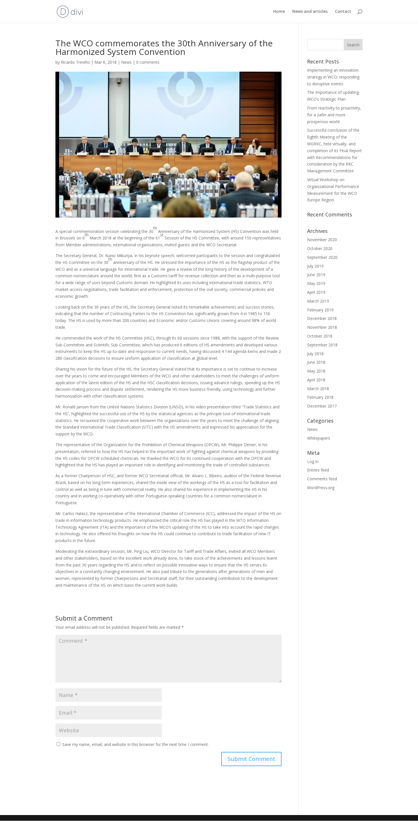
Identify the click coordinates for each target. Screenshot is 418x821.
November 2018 (322, 327)
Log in (312, 461)
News (126, 62)
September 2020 (322, 257)
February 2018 (320, 397)
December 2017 (322, 406)
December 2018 (322, 318)
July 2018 (315, 353)
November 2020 (322, 239)
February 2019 (320, 310)
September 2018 (322, 345)
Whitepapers (318, 438)
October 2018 (319, 336)
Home (279, 11)
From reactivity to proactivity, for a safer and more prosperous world (334, 114)
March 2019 (318, 301)
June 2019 (316, 274)
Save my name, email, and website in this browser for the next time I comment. (135, 744)
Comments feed (322, 478)
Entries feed (318, 470)
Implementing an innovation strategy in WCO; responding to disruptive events (333, 76)
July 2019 (315, 266)
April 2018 (316, 379)
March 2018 (318, 388)
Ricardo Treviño (75, 62)
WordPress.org (320, 487)
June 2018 (316, 362)
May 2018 (316, 371)
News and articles (310, 11)
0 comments (148, 62)
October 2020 (319, 248)
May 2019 (316, 283)
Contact (343, 11)
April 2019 (316, 292)
